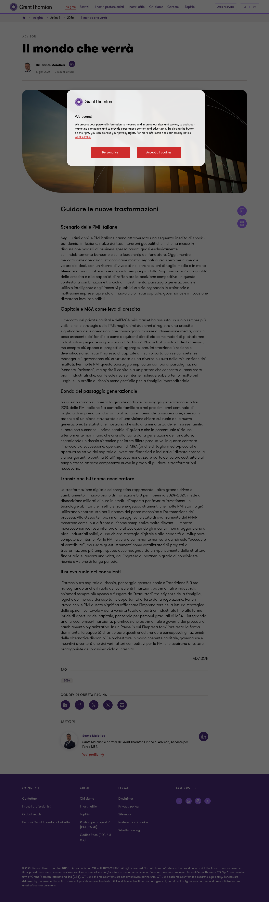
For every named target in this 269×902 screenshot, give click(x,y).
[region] (136, 128)
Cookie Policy (83, 137)
